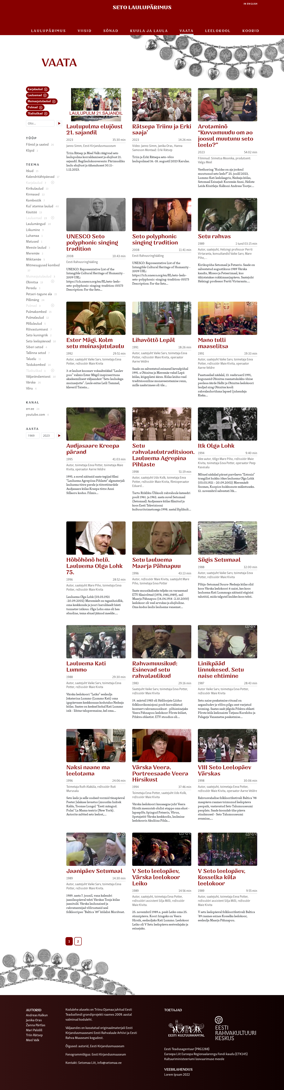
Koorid (250, 31)
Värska (33, 382)
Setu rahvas (214, 236)
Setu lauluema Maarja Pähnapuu (156, 563)
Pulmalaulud (37, 317)
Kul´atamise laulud (42, 206)
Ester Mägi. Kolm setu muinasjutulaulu (95, 343)
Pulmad (33, 107)
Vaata (187, 31)
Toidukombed (38, 364)
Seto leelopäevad (41, 341)
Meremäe (34, 253)
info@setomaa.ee (109, 1062)
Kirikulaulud (37, 188)
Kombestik (35, 200)
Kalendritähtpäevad (42, 176)
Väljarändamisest (41, 376)
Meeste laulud (38, 247)
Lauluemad (35, 95)
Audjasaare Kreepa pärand (92, 449)
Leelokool (218, 31)
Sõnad (111, 31)
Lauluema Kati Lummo (86, 667)
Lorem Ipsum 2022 (177, 1074)
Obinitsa (34, 282)
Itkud (32, 170)
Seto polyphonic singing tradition (155, 240)
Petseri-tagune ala (41, 293)
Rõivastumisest (39, 329)
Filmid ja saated (40, 144)
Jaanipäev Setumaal (94, 871)
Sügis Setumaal (219, 560)
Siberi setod (36, 346)
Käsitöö (34, 212)
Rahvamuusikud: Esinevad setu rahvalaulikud (154, 670)
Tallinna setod (37, 352)
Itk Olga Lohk (216, 446)
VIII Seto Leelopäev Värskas (224, 771)
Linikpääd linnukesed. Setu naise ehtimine (221, 670)
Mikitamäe (35, 259)
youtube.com (37, 414)
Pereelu (33, 287)
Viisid (85, 31)
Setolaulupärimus (142, 7)
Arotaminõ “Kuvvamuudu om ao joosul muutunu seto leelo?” (225, 136)
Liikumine (35, 229)
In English (251, 3)
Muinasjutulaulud (39, 101)
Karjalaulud (35, 89)
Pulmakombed (39, 311)
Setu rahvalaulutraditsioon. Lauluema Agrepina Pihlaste (163, 455)
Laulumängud (38, 223)
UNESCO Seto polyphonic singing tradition (92, 243)
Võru (31, 388)
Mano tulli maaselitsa (213, 343)
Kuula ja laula (149, 31)
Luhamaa (34, 235)
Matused (34, 241)
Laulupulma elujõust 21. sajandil (94, 130)
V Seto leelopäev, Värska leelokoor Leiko (156, 877)
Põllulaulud (36, 323)
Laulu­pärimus (48, 31)
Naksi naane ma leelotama (88, 771)
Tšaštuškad (35, 113)
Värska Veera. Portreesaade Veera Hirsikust (160, 774)
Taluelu (33, 358)
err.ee (33, 408)
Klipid (32, 150)
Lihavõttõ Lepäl (153, 340)
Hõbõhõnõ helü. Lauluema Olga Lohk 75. (94, 566)
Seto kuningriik (39, 335)
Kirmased (35, 194)
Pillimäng (35, 299)
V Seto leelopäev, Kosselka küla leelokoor (221, 877)
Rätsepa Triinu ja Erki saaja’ (161, 130)
